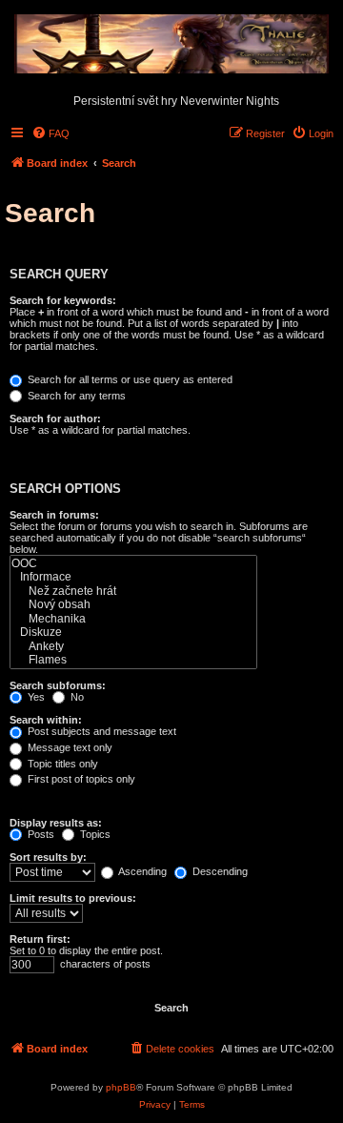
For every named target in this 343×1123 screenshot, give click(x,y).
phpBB (121, 1087)
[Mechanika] (133, 619)
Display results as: (56, 822)
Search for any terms (75, 395)
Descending (219, 871)
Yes (35, 697)
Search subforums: (58, 685)
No (76, 697)
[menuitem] (50, 133)
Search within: (46, 719)
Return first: (40, 939)
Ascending (141, 871)
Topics (94, 834)
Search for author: (55, 418)
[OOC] (133, 564)
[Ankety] (133, 647)
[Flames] (133, 660)
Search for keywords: (63, 300)
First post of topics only (80, 779)
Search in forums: (54, 515)
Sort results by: (48, 857)
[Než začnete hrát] (133, 591)
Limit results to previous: (73, 898)
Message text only (68, 747)
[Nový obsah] (133, 605)
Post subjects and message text (100, 731)
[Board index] (171, 45)
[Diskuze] (133, 632)
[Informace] (133, 577)
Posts (39, 834)
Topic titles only (61, 763)
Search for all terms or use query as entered (128, 379)
